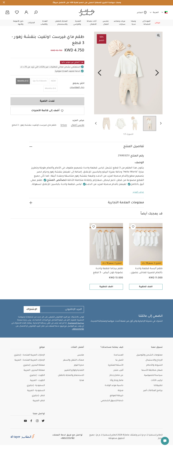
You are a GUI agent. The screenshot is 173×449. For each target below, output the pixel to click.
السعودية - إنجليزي (36, 385)
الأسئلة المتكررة (115, 365)
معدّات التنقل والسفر (73, 360)
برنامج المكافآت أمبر (153, 390)
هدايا (81, 380)
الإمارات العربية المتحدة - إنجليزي (29, 355)
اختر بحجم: (78, 83)
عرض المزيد (138, 192)
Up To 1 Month (40, 81)
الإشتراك (31, 309)
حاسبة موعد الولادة (114, 385)
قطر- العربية (39, 401)
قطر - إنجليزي (38, 396)
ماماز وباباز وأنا (116, 380)
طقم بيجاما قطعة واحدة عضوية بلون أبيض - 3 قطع (108, 270)
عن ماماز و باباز (116, 375)
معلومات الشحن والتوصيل (149, 355)
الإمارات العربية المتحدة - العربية (30, 360)
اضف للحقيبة (146, 287)
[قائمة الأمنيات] (133, 226)
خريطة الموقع (116, 396)
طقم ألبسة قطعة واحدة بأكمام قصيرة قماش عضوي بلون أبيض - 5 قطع (147, 271)
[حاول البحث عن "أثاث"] (36, 12)
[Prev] (157, 73)
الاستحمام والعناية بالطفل (71, 375)
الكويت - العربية (37, 380)
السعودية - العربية (36, 390)
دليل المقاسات (77, 87)
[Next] (99, 73)
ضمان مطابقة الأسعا (152, 370)
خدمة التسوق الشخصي (112, 401)
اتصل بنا (119, 360)
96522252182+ (78, 329)
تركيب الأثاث (157, 380)
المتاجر (140, 13)
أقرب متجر (118, 370)
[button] (158, 22)
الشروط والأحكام (154, 365)
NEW (53, 81)
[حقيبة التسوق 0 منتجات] (7, 12)
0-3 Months (22, 81)
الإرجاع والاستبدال (154, 360)
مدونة (120, 390)
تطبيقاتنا (158, 385)
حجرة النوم (79, 365)
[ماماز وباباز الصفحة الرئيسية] (86, 12)
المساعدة (118, 355)
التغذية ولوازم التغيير (74, 370)
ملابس (80, 355)
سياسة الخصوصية (76, 323)
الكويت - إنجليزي (37, 375)
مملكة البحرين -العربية (34, 370)
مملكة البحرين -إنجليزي (34, 365)
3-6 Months (50, 88)
